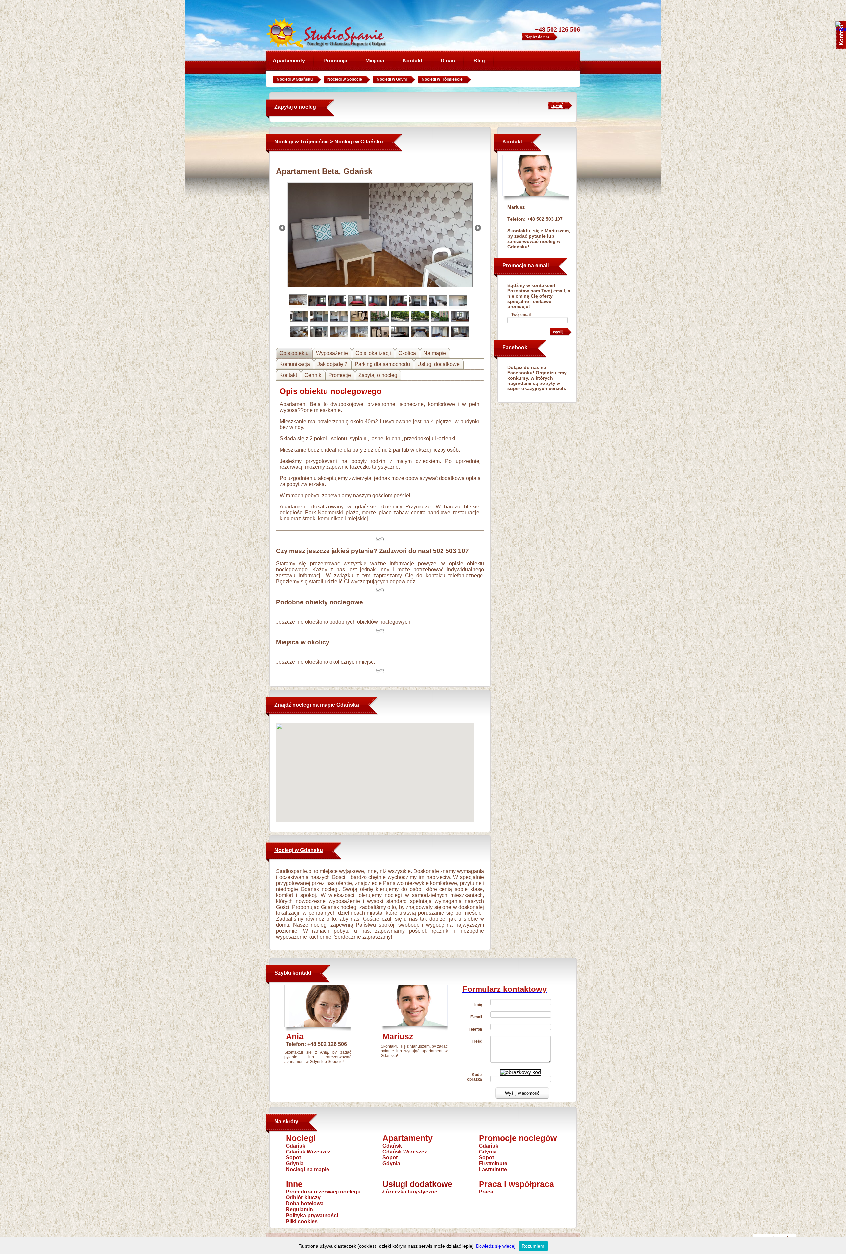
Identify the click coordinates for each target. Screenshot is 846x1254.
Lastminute (493, 1169)
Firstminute (493, 1163)
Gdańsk (295, 1146)
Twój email (521, 314)
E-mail (476, 1017)
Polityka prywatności (312, 1215)
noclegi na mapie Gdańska (325, 705)
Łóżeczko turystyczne (409, 1191)
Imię (478, 1004)
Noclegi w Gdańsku (295, 79)
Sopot (293, 1157)
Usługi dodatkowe (417, 1184)
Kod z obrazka (474, 1076)
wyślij (558, 332)
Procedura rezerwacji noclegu (323, 1191)
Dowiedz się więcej (495, 1246)
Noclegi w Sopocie (344, 79)
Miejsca (374, 60)
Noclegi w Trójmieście (442, 79)
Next (477, 227)
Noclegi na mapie (307, 1169)
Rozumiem (533, 1246)
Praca (486, 1191)
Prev (282, 227)
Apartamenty (289, 60)
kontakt (301, 973)
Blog (479, 60)
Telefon (475, 1029)
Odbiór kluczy (303, 1197)
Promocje (335, 60)
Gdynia (295, 1163)
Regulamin (299, 1209)
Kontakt (412, 60)
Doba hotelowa (305, 1203)
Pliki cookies (302, 1221)
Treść (477, 1041)
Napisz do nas (537, 37)
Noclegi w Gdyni (392, 79)
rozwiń (557, 105)
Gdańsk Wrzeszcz (308, 1151)
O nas (448, 60)
